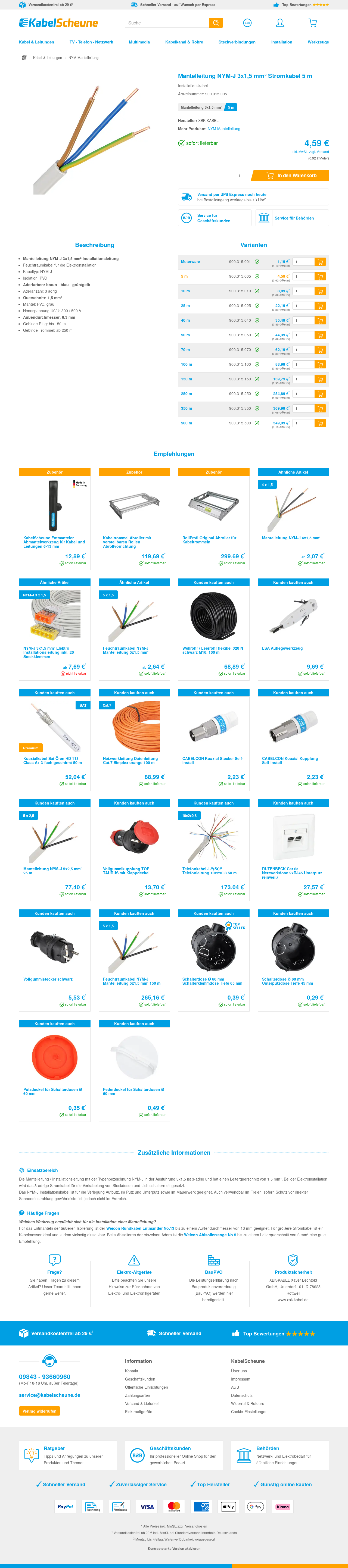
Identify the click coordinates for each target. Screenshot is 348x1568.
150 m (186, 378)
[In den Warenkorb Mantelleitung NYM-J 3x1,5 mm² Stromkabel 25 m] (320, 306)
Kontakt (131, 1370)
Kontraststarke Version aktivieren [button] (174, 1548)
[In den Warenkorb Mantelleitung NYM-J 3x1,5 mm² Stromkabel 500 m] (320, 423)
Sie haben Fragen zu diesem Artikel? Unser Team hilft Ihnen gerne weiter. (54, 1286)
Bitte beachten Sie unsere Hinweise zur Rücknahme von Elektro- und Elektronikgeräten (134, 1286)
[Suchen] (216, 23)
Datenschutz (242, 1395)
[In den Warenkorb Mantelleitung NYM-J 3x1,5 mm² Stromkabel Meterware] (320, 262)
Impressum (240, 1379)
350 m (186, 408)
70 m (185, 349)
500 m (186, 422)
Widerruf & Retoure (247, 1403)
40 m (185, 320)
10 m (185, 290)
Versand (323, 151)
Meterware (190, 261)
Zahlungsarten (137, 1395)
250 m (186, 393)
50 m (185, 334)
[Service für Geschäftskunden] (247, 22)
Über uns (239, 1370)
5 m (184, 276)
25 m (185, 305)
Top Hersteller (213, 1484)
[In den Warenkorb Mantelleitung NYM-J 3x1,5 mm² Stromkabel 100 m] (320, 364)
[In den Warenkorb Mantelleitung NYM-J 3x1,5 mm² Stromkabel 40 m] (320, 320)
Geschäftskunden (140, 1379)
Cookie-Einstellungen (249, 1411)
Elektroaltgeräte (138, 1411)
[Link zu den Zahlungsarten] (174, 1508)
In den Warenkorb (296, 175)
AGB (235, 1387)
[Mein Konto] (280, 22)
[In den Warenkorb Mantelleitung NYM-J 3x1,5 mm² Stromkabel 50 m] (320, 335)
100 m (186, 364)
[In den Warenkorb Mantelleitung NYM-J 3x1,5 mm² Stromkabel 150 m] (320, 379)
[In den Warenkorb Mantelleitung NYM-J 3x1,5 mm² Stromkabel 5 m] (320, 276)
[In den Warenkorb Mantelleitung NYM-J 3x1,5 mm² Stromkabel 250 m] (320, 394)
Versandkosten (196, 1526)
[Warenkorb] (312, 22)
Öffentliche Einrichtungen (146, 1387)
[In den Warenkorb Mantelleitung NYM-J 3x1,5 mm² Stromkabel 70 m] (320, 350)
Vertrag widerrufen (40, 1411)
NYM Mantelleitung (224, 128)
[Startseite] (24, 57)
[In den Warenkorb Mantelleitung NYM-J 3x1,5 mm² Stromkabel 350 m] (320, 408)
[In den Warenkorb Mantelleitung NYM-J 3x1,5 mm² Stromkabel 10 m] (320, 291)
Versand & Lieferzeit (142, 1403)
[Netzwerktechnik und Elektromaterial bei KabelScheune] (58, 22)
